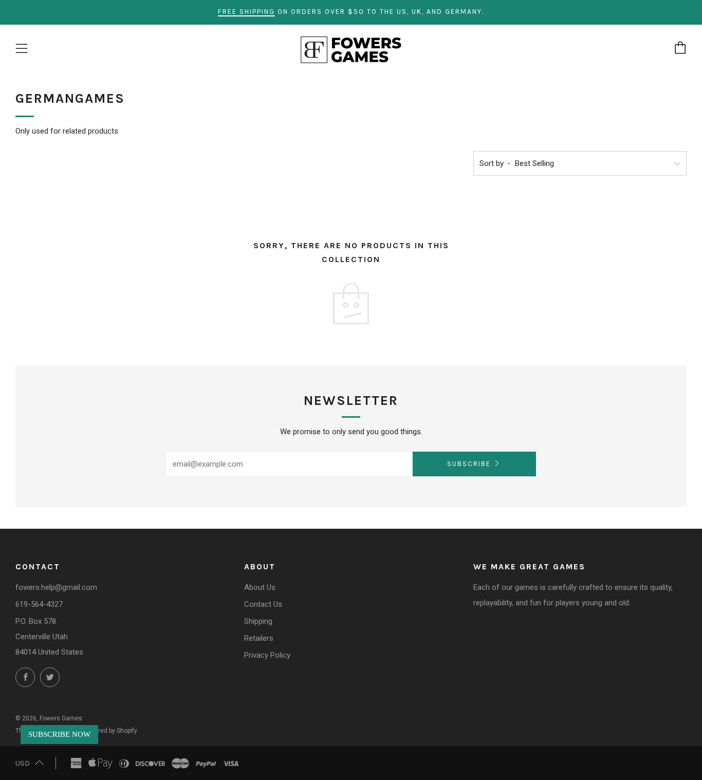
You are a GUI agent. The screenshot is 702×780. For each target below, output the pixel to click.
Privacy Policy (267, 655)
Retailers (258, 638)
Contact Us (263, 604)
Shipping (258, 621)
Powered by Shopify (110, 730)
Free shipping (246, 11)
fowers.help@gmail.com (56, 587)
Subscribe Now (59, 734)
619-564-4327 (39, 604)
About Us (259, 587)
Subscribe (469, 464)
